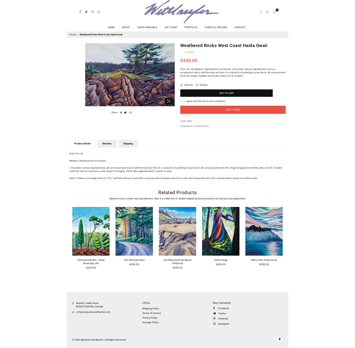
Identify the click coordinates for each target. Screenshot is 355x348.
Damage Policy (150, 322)
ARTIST (126, 27)
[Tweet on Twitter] (125, 112)
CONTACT (240, 27)
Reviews (107, 143)
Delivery (188, 84)
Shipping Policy (150, 308)
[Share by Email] (130, 112)
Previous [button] (65, 243)
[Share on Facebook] (121, 112)
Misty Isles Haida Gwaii (264, 260)
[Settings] (267, 12)
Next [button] (290, 243)
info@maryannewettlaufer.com (93, 312)
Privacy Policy (150, 317)
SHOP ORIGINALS (147, 27)
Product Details (82, 143)
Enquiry (203, 84)
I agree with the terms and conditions (204, 101)
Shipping (128, 143)
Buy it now (233, 109)
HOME (111, 27)
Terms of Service (151, 313)
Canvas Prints (201, 126)
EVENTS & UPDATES (216, 27)
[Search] (261, 12)
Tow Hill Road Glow (134, 260)
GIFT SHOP (171, 27)
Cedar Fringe (221, 260)
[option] (130, 74)
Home (72, 34)
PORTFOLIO (191, 27)
